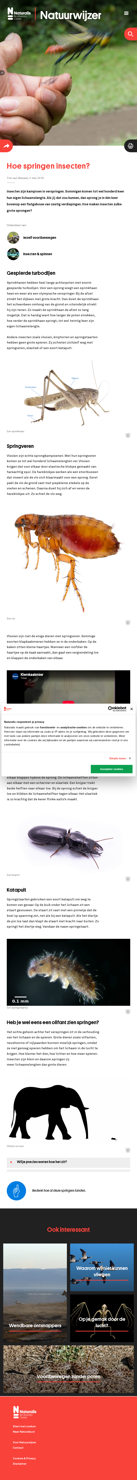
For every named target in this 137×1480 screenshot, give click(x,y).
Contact (18, 1448)
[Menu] (126, 13)
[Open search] (130, 34)
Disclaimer (20, 1464)
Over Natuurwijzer (24, 1442)
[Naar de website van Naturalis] (71, 1412)
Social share (6, 145)
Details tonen (117, 758)
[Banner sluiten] (131, 709)
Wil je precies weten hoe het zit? (42, 1162)
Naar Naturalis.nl (24, 1431)
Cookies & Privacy (24, 1458)
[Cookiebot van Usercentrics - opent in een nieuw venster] (110, 709)
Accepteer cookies (111, 769)
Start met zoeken (24, 1426)
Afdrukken (130, 145)
